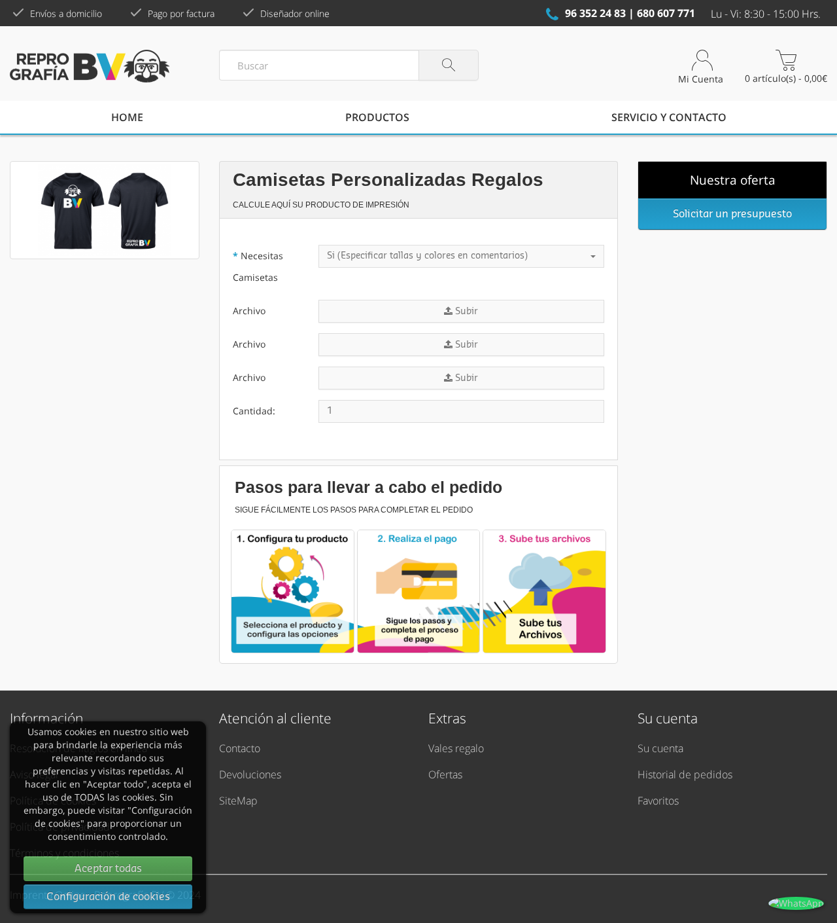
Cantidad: (254, 411)
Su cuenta (660, 748)
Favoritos (658, 800)
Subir (465, 311)
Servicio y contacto (668, 117)
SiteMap (238, 800)
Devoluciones (250, 774)
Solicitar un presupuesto (732, 214)
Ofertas (445, 774)
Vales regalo (456, 748)
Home (127, 117)
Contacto (239, 748)
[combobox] (461, 256)
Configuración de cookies (108, 897)
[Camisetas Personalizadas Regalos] (104, 210)
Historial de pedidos (685, 774)
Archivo (249, 310)
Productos (377, 117)
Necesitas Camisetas (258, 266)
